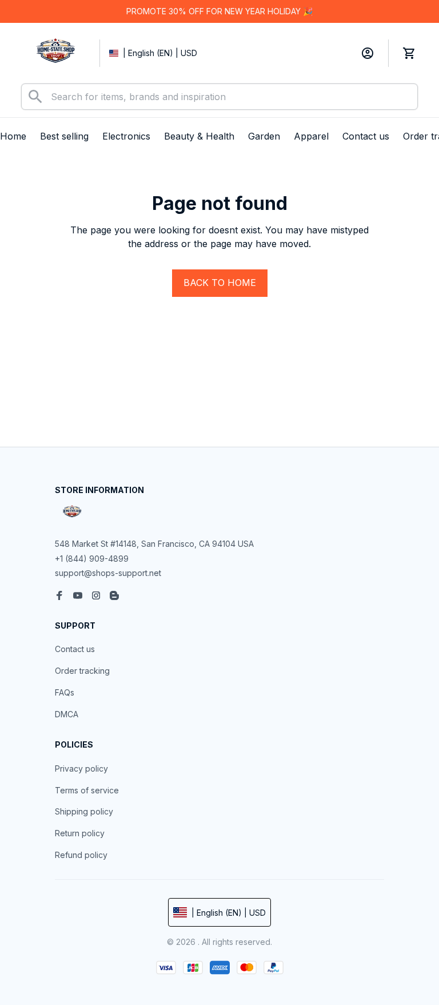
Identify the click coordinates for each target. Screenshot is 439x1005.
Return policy (80, 833)
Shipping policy (84, 811)
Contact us (75, 649)
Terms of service (87, 790)
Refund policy (81, 855)
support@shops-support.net (108, 573)
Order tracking (82, 671)
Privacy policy (81, 768)
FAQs (64, 692)
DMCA (66, 714)
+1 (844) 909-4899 (92, 558)
